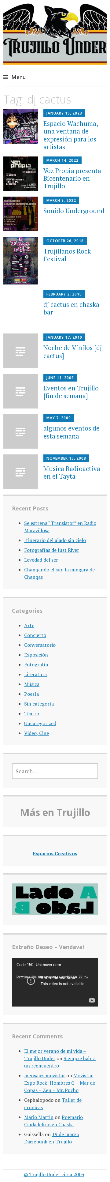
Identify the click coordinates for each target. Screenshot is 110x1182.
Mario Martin (38, 1117)
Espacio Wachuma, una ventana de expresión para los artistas (70, 135)
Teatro (31, 713)
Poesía (31, 694)
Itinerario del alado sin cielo (55, 540)
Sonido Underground (74, 210)
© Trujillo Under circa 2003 (54, 1174)
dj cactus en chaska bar (71, 308)
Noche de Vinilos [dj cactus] (72, 351)
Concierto (35, 635)
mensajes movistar (44, 1075)
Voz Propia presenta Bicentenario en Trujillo (72, 178)
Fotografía (36, 664)
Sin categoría (39, 703)
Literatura (35, 674)
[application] (55, 982)
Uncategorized (40, 723)
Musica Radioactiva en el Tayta (71, 472)
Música (31, 684)
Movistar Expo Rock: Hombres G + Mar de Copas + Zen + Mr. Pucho (59, 1083)
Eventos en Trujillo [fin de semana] (71, 392)
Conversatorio (40, 645)
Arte (29, 625)
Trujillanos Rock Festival (67, 255)
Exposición (36, 654)
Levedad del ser (41, 559)
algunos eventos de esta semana (71, 432)
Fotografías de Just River (51, 550)
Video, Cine (36, 733)
